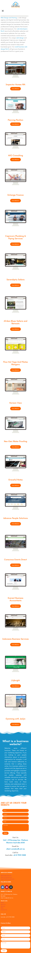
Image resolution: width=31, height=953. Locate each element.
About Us (3, 904)
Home (2, 902)
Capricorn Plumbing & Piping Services (15, 237)
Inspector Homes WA (15, 84)
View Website (15, 88)
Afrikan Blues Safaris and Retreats (15, 322)
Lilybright (15, 680)
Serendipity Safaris (16, 279)
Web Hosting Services (6, 877)
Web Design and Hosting (9, 18)
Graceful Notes (15, 479)
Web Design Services (6, 875)
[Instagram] (11, 887)
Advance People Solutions (15, 518)
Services (3, 906)
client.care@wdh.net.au (15, 849)
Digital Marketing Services (7, 879)
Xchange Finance (15, 195)
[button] (3, 11)
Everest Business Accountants (15, 599)
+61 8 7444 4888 (19, 855)
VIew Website (15, 523)
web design (20, 38)
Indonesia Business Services (15, 639)
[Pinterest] (7, 887)
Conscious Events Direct (15, 559)
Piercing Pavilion (15, 120)
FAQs (2, 908)
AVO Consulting (15, 155)
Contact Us (4, 909)
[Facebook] (3, 887)
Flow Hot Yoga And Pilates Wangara (15, 363)
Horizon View (15, 403)
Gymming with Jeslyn (15, 719)
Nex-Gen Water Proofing (15, 441)
